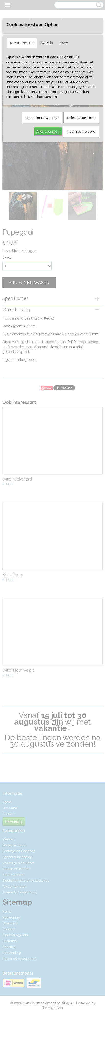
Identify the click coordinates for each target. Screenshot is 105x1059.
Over (64, 43)
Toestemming (22, 43)
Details (47, 43)
